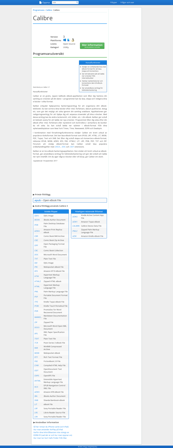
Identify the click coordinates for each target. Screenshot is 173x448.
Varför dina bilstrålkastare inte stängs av (51, 432)
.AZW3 (36, 392)
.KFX (36, 271)
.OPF (36, 245)
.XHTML (37, 381)
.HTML (37, 286)
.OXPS (36, 375)
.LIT (35, 404)
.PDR (36, 311)
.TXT (36, 258)
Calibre (49, 10)
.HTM (36, 276)
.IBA (35, 396)
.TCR (36, 343)
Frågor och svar (127, 2)
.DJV (35, 263)
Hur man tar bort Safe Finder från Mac (50, 438)
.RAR (36, 348)
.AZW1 (74, 222)
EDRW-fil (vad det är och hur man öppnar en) (52, 435)
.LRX (36, 416)
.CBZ (36, 240)
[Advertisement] (70, 30)
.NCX (36, 387)
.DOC (63, 147)
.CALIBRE (76, 226)
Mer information (92, 45)
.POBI (36, 306)
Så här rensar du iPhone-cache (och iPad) (50, 427)
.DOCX (57, 147)
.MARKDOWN (39, 317)
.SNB (36, 400)
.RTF (36, 357)
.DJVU (36, 215)
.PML (36, 291)
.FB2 (36, 361)
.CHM (36, 365)
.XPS (36, 333)
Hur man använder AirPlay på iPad (48, 429)
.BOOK (37, 220)
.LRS (36, 412)
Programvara (38, 10)
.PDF (36, 296)
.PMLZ (74, 231)
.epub (37, 200)
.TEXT (36, 338)
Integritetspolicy (92, 447)
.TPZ (36, 302)
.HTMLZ (37, 281)
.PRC (36, 267)
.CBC (36, 250)
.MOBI (36, 353)
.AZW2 (74, 216)
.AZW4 (36, 231)
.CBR (36, 236)
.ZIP (35, 322)
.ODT (72, 147)
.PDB (36, 225)
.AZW (74, 236)
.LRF (36, 408)
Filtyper (113, 2)
